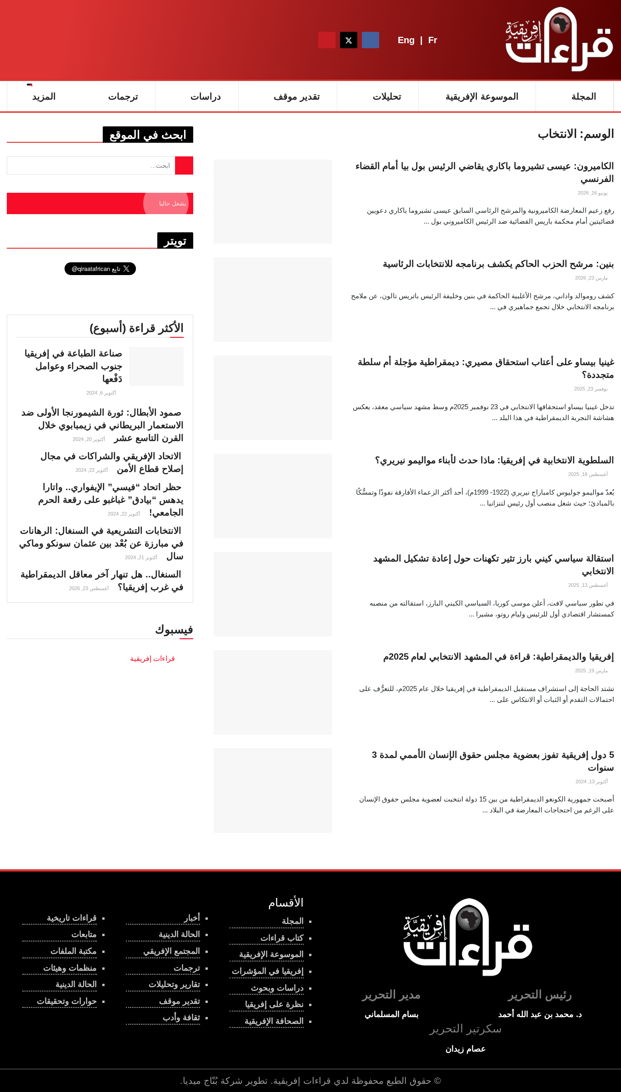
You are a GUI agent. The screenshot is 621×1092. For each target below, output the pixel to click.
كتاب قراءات (282, 937)
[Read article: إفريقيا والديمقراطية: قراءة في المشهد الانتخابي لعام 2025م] (273, 692)
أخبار (192, 917)
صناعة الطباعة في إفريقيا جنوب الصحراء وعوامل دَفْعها (73, 366)
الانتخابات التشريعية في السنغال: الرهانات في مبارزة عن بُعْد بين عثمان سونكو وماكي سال (101, 543)
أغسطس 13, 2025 (588, 585)
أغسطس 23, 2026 (89, 588)
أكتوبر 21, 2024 (142, 557)
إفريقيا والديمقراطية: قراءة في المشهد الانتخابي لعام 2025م (498, 656)
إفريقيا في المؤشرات (268, 971)
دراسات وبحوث (277, 987)
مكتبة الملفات (73, 951)
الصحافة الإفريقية (274, 1021)
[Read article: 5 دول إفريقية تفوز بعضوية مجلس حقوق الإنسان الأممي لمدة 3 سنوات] (273, 790)
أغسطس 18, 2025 (588, 474)
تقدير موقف (297, 96)
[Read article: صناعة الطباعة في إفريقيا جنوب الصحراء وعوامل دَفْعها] (156, 366)
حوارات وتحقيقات (67, 1001)
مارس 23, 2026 (592, 278)
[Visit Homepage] (557, 40)
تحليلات (387, 96)
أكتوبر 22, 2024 (92, 470)
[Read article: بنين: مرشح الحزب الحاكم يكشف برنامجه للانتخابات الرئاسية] (273, 299)
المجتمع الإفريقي (171, 951)
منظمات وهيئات (70, 967)
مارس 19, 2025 (592, 670)
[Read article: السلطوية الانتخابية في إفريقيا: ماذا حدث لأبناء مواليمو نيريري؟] (273, 496)
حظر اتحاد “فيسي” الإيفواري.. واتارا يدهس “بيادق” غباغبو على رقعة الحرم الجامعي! (111, 499)
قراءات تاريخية (72, 917)
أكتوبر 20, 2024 (89, 439)
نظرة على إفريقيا (274, 1004)
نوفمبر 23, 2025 (591, 388)
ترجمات (187, 967)
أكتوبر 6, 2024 (101, 393)
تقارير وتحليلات (174, 984)
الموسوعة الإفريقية (482, 96)
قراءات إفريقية (302, 1081)
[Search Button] (301, 40)
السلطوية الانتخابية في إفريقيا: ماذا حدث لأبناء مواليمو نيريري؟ (494, 460)
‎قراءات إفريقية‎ (152, 658)
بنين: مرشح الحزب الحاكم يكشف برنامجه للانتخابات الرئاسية (498, 264)
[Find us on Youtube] (327, 40)
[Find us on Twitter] (348, 40)
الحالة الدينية (76, 984)
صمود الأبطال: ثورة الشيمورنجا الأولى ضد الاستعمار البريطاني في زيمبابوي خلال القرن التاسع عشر (102, 425)
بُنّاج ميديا (200, 1081)
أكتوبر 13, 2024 (592, 781)
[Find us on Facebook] (370, 40)
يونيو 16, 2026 (593, 192)
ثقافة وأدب (181, 1017)
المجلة (583, 96)
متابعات (84, 934)
